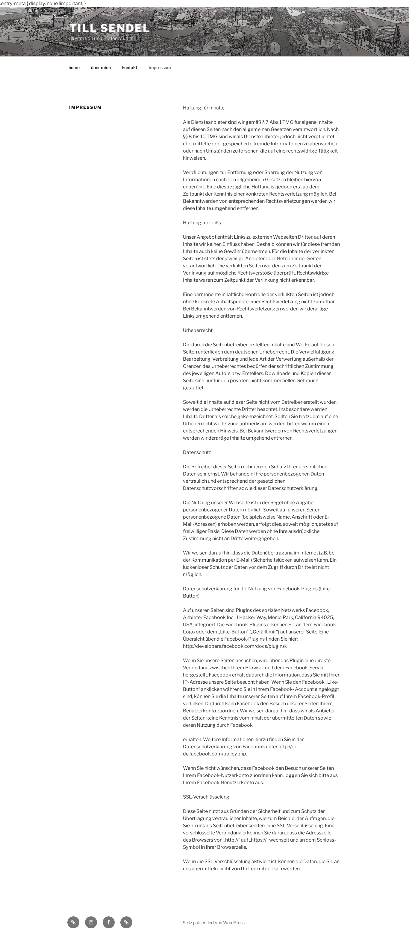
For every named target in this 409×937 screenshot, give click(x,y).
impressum (160, 67)
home (74, 67)
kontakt (129, 67)
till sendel (110, 28)
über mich (101, 67)
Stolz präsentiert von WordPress (214, 922)
